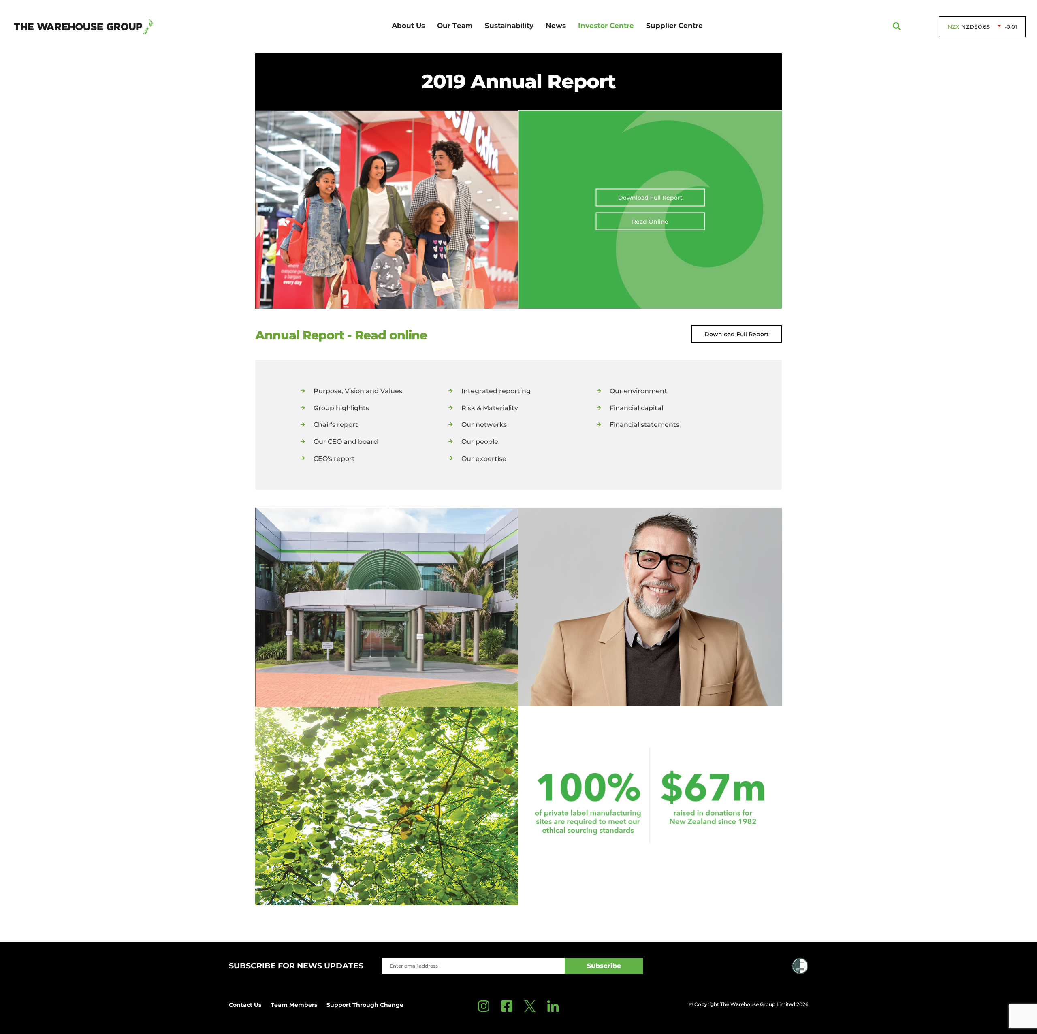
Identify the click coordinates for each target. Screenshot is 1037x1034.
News (556, 25)
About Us (408, 25)
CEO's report (334, 459)
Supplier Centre (674, 25)
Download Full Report (650, 197)
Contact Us (245, 1004)
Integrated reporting (496, 391)
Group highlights (341, 408)
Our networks (484, 425)
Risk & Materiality (489, 408)
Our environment (638, 391)
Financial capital (636, 408)
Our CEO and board (346, 442)
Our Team (455, 25)
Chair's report (336, 425)
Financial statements (644, 425)
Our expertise (483, 459)
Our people (479, 442)
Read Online (650, 221)
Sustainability (509, 25)
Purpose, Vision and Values (358, 391)
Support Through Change (364, 1004)
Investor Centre (606, 25)
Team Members (294, 1004)
